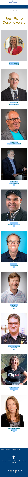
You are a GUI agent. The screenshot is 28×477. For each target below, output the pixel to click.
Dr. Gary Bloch (14, 265)
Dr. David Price (14, 306)
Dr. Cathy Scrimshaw (14, 389)
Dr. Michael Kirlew (14, 224)
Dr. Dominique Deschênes (14, 430)
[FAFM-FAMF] (9, 2)
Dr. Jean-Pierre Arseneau (14, 347)
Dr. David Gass (14, 183)
